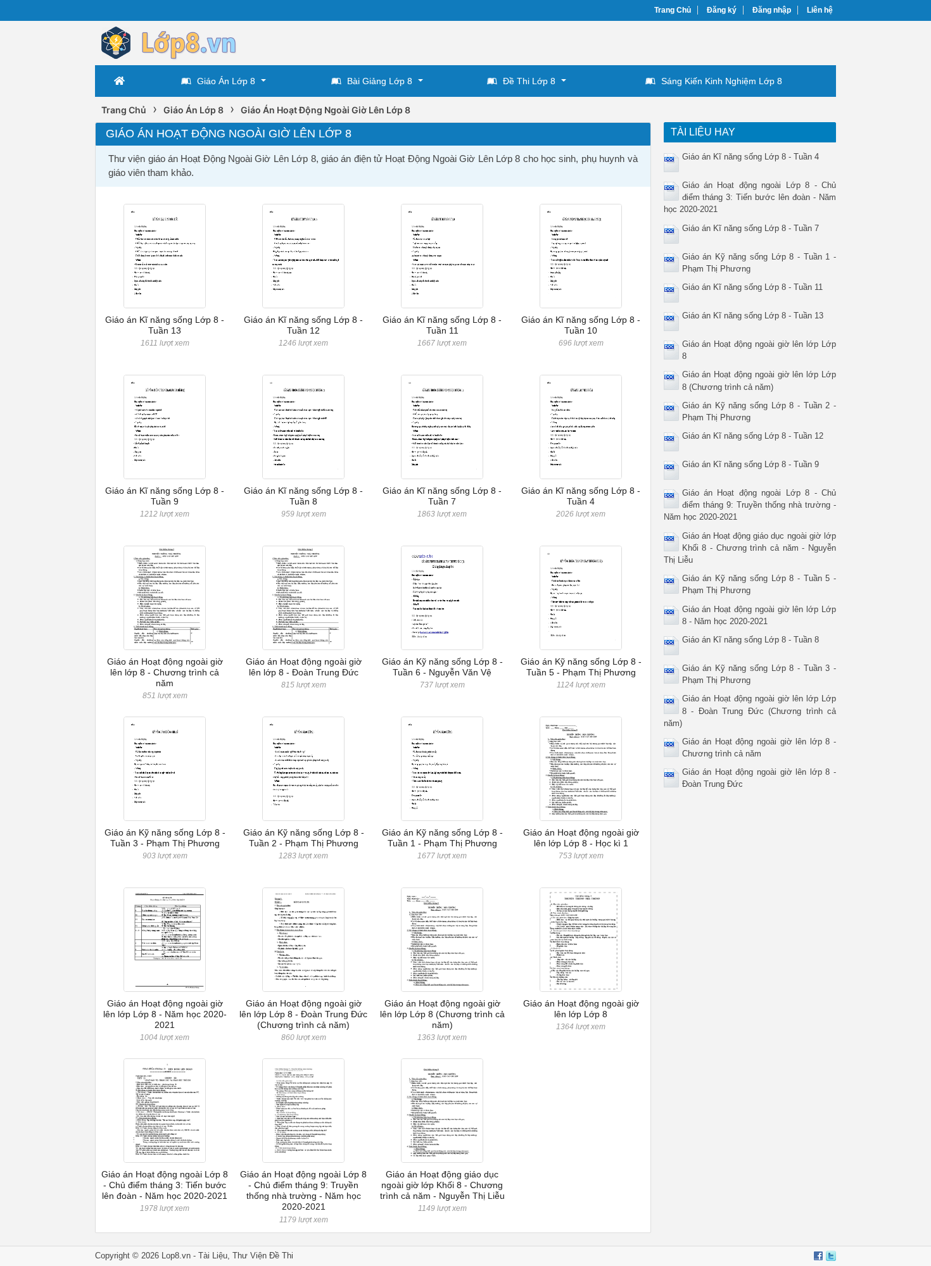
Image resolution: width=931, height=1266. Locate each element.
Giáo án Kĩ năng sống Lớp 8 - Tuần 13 (164, 325)
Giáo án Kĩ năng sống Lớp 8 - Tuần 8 (303, 496)
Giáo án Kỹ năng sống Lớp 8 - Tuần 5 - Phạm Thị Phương (581, 666)
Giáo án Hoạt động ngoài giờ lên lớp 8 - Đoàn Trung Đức (304, 666)
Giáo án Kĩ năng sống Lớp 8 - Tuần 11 (442, 325)
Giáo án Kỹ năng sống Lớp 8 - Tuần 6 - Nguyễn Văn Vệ (442, 666)
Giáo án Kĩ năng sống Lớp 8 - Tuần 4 (580, 496)
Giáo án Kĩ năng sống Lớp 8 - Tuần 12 (303, 325)
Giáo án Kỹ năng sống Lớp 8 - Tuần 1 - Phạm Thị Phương (442, 837)
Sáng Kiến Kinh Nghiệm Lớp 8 (721, 81)
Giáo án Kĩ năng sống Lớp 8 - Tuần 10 (580, 325)
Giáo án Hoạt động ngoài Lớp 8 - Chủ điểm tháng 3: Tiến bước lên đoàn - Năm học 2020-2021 (164, 1185)
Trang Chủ (672, 10)
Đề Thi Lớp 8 (529, 81)
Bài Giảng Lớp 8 (379, 81)
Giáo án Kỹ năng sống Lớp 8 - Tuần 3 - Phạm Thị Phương (164, 837)
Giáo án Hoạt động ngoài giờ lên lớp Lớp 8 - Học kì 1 (581, 837)
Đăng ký (722, 10)
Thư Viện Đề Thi (262, 1255)
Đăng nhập (771, 10)
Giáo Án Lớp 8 (226, 81)
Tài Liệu (212, 1255)
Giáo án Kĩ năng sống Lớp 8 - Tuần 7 (442, 496)
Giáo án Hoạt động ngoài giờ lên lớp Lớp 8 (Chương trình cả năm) (442, 1014)
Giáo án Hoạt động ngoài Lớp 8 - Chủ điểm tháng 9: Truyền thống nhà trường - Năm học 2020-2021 (303, 1190)
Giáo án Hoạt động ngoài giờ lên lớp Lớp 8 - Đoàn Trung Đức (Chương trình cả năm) (303, 1014)
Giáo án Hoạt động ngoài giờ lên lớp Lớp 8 (581, 1008)
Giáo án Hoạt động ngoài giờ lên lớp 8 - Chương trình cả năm (165, 672)
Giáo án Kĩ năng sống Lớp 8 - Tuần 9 (164, 496)
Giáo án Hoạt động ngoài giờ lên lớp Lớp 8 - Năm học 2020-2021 (165, 1014)
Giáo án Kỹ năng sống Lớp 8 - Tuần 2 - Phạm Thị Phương (303, 837)
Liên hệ (820, 10)
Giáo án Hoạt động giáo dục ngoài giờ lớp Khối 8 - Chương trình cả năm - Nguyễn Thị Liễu (442, 1185)
